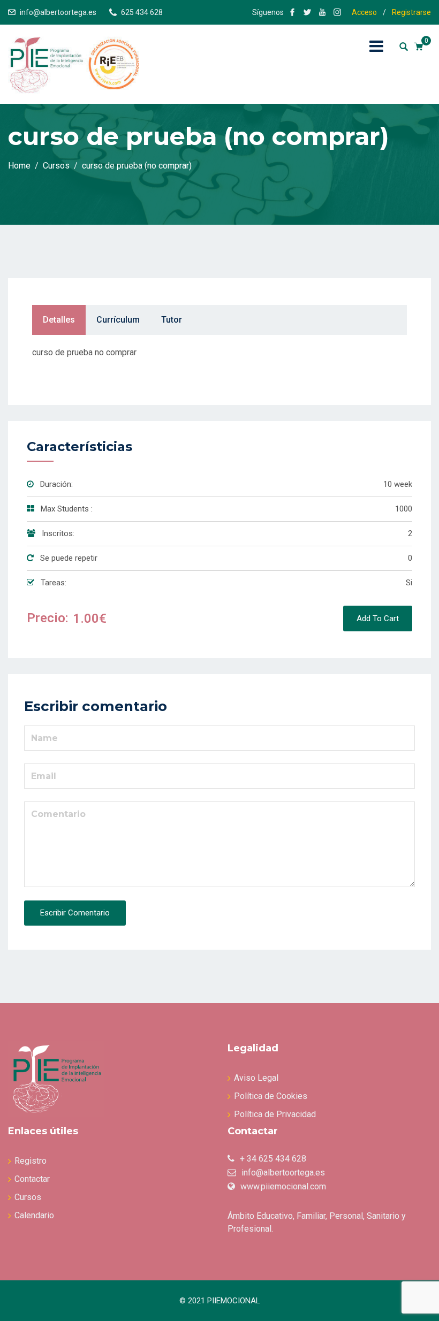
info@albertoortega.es (58, 12)
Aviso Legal (256, 1078)
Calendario (34, 1215)
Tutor (171, 320)
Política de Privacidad (275, 1114)
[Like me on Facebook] (292, 12)
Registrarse (411, 12)
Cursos (27, 1197)
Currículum (118, 320)
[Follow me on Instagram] (337, 12)
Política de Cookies (270, 1096)
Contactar (32, 1179)
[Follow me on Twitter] (307, 12)
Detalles (59, 320)
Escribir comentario (75, 913)
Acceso (364, 12)
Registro (30, 1161)
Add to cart (378, 618)
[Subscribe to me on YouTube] (322, 12)
